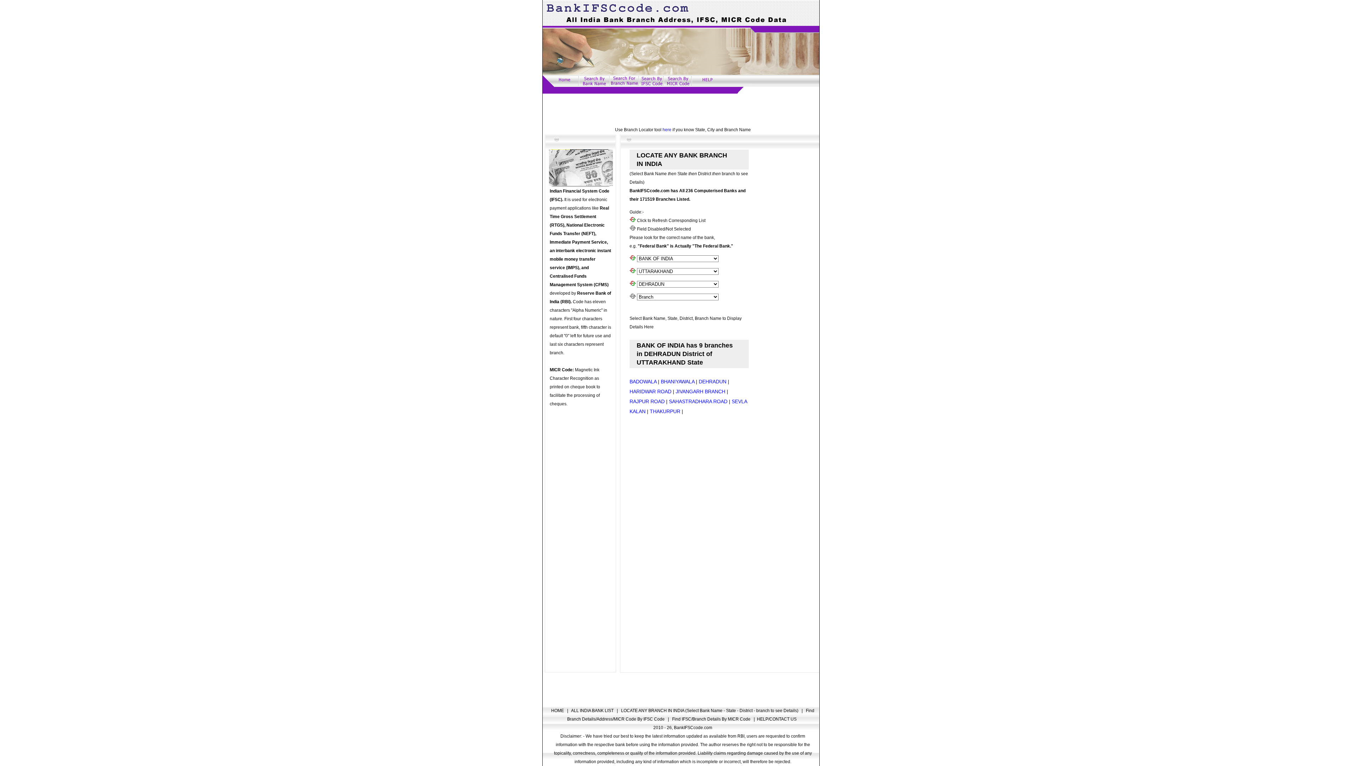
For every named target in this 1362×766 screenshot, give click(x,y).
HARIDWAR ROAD (650, 391)
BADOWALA (643, 381)
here (667, 129)
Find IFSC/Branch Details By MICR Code (712, 719)
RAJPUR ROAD (647, 401)
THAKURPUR (665, 411)
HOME (558, 710)
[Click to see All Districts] (633, 284)
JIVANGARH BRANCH (700, 391)
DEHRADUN (712, 381)
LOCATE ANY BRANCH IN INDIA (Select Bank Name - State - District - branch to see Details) (710, 710)
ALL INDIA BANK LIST (593, 710)
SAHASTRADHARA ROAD (698, 401)
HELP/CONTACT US (777, 719)
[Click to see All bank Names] (633, 258)
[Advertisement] (681, 110)
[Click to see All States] (633, 271)
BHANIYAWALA (677, 381)
